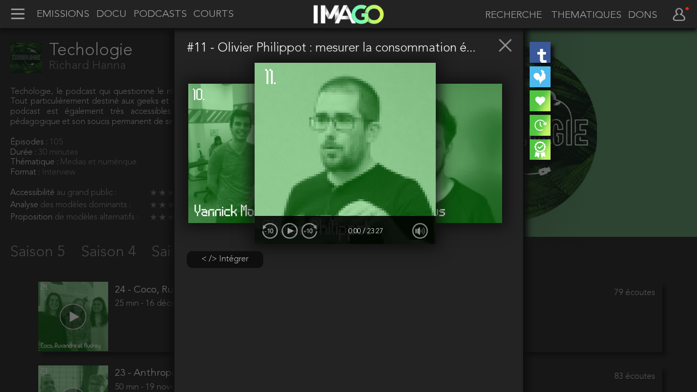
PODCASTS (160, 14)
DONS (642, 15)
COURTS (213, 14)
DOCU (111, 14)
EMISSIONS (63, 14)
